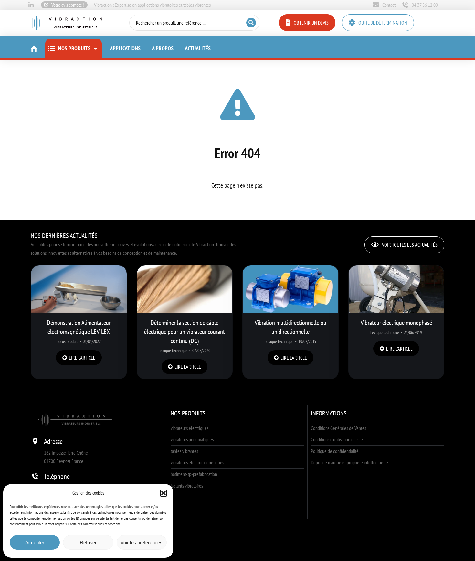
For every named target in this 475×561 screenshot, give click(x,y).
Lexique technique (173, 350)
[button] (163, 493)
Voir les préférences (142, 542)
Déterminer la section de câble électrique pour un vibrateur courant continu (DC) (184, 331)
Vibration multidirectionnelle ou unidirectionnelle (290, 327)
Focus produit (67, 341)
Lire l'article (82, 357)
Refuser (88, 542)
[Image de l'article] (79, 289)
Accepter (34, 542)
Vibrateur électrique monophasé (396, 322)
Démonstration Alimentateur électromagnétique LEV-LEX (79, 327)
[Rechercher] (251, 22)
